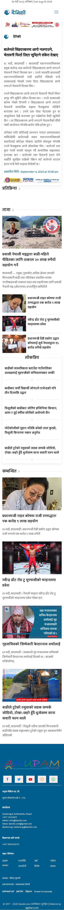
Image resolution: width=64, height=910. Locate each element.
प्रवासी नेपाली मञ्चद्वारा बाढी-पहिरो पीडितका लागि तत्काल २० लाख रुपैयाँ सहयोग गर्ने (29, 259)
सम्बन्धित (9, 471)
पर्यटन (53, 861)
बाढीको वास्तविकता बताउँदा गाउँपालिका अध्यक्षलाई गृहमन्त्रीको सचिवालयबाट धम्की (30, 371)
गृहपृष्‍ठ (5, 860)
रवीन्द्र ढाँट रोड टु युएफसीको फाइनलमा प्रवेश (44, 322)
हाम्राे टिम (19, 891)
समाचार (5, 865)
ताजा (6, 209)
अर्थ (35, 861)
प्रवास (52, 866)
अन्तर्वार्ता (22, 866)
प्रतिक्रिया (9, 188)
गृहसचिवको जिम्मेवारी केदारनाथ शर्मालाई (31, 644)
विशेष (36, 866)
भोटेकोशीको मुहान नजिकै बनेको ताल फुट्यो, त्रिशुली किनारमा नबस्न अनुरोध (30, 430)
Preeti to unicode (43, 891)
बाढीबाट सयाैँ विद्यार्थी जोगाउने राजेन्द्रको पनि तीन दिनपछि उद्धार (30, 390)
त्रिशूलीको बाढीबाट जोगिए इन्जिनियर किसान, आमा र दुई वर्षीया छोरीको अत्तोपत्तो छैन (31, 410)
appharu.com (32, 908)
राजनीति (22, 861)
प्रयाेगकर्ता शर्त (8, 891)
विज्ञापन (28, 891)
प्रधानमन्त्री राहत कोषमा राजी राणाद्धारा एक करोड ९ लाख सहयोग (44, 303)
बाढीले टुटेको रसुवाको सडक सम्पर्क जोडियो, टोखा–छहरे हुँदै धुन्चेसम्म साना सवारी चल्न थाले (32, 450)
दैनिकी (17, 36)
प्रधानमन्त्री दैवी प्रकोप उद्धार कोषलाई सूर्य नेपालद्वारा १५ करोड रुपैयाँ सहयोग (43, 343)
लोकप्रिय (32, 357)
